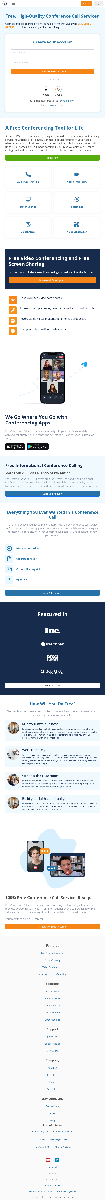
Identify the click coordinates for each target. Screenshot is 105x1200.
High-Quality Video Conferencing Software (52, 1131)
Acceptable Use (53, 1179)
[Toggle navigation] (13, 3)
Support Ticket (52, 1043)
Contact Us (52, 1089)
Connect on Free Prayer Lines (52, 1139)
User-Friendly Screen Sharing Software (52, 1147)
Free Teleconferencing (52, 953)
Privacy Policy (52, 1167)
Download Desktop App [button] (52, 280)
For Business (52, 991)
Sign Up (86, 3)
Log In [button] (98, 3)
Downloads (52, 1050)
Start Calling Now (52, 493)
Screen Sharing (52, 960)
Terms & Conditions (52, 1185)
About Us (52, 1067)
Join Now (52, 157)
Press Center (52, 1106)
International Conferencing (52, 974)
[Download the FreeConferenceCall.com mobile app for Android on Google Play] (38, 446)
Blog (52, 1120)
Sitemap (52, 1173)
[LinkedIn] (57, 1159)
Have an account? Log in (52, 104)
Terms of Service (67, 100)
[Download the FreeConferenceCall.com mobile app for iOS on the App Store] (15, 446)
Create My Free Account (52, 71)
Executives (52, 1074)
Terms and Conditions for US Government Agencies (52, 1191)
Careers (53, 1082)
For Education (52, 1005)
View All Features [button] (52, 593)
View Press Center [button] (52, 685)
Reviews (52, 1113)
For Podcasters (52, 998)
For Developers (52, 1012)
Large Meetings (52, 1019)
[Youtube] (48, 1159)
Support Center (53, 1036)
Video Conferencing (52, 967)
